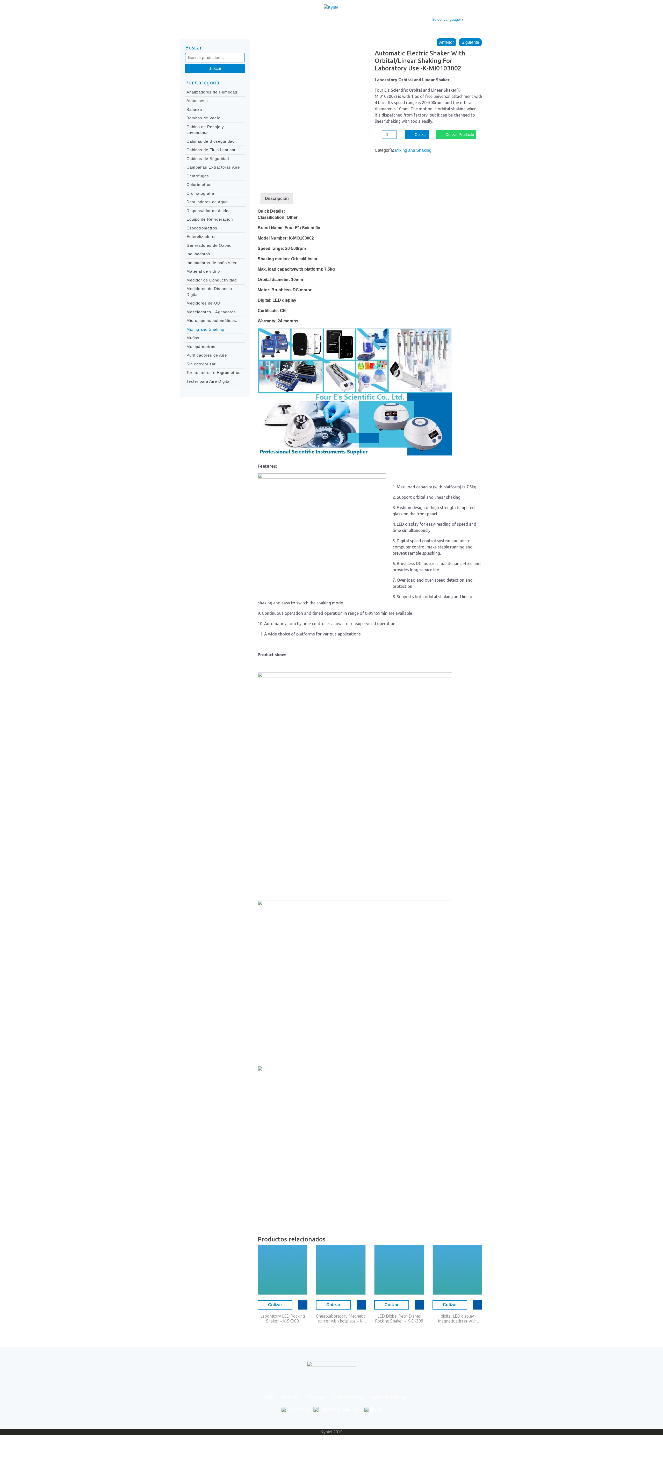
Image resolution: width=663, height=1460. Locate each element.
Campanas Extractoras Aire (213, 167)
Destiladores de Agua (207, 202)
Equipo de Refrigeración (209, 219)
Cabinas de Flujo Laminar (211, 150)
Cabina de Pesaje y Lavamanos (205, 130)
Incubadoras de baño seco (211, 263)
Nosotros (264, 19)
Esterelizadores (201, 236)
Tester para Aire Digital (208, 381)
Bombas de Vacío (203, 118)
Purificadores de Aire (206, 355)
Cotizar (421, 134)
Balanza (194, 109)
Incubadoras (198, 254)
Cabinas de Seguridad (207, 158)
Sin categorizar (201, 364)
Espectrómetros (201, 228)
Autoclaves (197, 100)
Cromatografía (200, 193)
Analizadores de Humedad (211, 92)
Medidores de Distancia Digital (209, 291)
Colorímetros (199, 184)
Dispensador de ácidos (208, 210)
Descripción (277, 198)
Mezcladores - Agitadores (211, 312)
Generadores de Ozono (209, 245)
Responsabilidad (326, 19)
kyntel (376, 1409)
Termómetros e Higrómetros (213, 372)
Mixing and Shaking (205, 329)
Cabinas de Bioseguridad (210, 141)
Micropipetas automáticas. (211, 320)
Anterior (446, 42)
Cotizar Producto (459, 134)
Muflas (192, 338)
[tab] (277, 198)
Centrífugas (197, 176)
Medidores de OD (203, 303)
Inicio (242, 19)
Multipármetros (200, 346)
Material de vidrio (203, 271)
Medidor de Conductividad (211, 280)
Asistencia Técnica (368, 19)
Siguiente (470, 42)
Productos (291, 19)
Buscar (214, 68)
